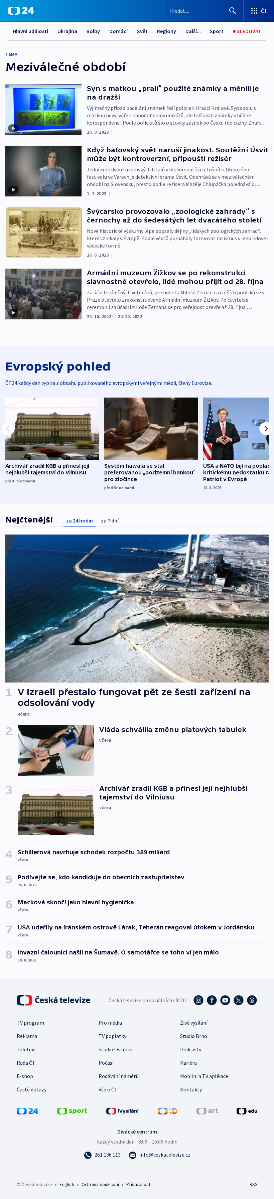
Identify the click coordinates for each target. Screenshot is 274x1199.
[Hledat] (232, 10)
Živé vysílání (194, 1022)
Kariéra (188, 1062)
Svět (142, 31)
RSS (253, 1184)
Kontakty (191, 1089)
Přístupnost (138, 1184)
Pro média (110, 1022)
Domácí (118, 31)
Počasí (106, 1062)
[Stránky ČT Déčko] (167, 1110)
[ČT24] (21, 11)
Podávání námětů (119, 1076)
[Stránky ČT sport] (72, 1110)
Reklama (27, 1036)
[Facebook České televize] (212, 1000)
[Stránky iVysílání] (122, 1110)
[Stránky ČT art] (207, 1110)
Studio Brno (193, 1036)
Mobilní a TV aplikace (204, 1076)
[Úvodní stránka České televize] (54, 1000)
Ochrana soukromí (100, 1184)
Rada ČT (26, 1062)
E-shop (25, 1076)
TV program (30, 1022)
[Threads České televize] (252, 1000)
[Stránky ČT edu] (247, 1110)
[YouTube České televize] (225, 1000)
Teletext (26, 1049)
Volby (93, 31)
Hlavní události (30, 31)
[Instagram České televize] (198, 1000)
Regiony (166, 31)
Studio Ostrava (115, 1049)
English (66, 1184)
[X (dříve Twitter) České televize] (238, 1000)
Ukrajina (67, 31)
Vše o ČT (108, 1089)
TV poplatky (112, 1036)
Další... (193, 31)
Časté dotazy (31, 1089)
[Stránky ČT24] (27, 1110)
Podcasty (190, 1049)
